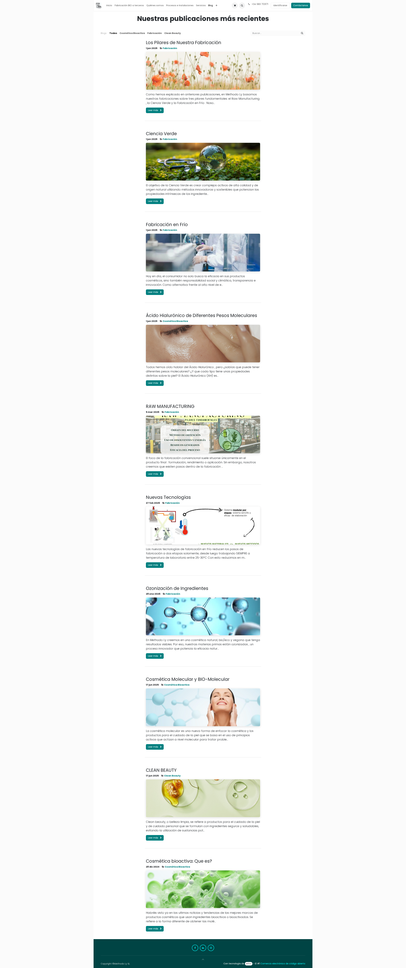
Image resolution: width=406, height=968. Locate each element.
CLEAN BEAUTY (161, 770)
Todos (113, 33)
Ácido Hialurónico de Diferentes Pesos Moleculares (201, 315)
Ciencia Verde (161, 133)
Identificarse (280, 5)
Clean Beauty (172, 775)
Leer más (153, 110)
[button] (242, 6)
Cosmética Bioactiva (175, 321)
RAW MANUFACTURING (170, 406)
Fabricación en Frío (167, 224)
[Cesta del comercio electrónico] (235, 6)
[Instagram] (211, 948)
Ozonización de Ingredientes (177, 588)
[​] (183, 33)
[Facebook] (195, 948)
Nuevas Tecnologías (168, 497)
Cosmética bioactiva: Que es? (179, 861)
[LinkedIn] (203, 948)
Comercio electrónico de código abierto (283, 963)
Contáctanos (300, 5)
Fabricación (170, 48)
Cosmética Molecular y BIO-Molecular (187, 679)
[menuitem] (109, 5)
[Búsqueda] (302, 33)
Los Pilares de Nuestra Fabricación (183, 42)
